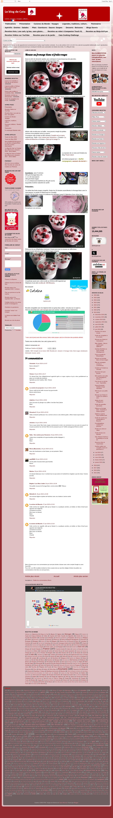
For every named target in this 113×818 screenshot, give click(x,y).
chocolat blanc (79, 706)
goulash (91, 738)
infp (79, 743)
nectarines (46, 759)
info (75, 743)
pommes (65, 772)
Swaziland (41, 676)
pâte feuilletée (65, 766)
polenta (46, 772)
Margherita (15, 754)
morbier (20, 758)
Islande (84, 652)
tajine (42, 788)
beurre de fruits (9, 697)
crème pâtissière (9, 713)
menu (106, 754)
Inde (57, 652)
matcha (73, 754)
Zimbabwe (83, 680)
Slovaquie (51, 674)
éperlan (73, 730)
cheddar (20, 706)
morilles (26, 758)
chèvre (37, 706)
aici (39, 345)
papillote (40, 765)
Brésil (48, 641)
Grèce (35, 651)
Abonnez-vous (13, 72)
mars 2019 (98, 457)
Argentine (71, 636)
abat (6, 690)
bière (30, 697)
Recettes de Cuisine (12, 241)
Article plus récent (32, 576)
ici (79, 308)
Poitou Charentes (58, 667)
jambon (17, 745)
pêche (25, 768)
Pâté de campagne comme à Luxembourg (100, 364)
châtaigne (7, 706)
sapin (34, 781)
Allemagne (67, 634)
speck (32, 786)
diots (77, 728)
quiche (82, 774)
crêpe (18, 713)
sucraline (88, 786)
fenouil (51, 732)
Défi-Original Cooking (83, 726)
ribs (6, 777)
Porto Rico (76, 667)
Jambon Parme (27, 745)
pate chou (50, 766)
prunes (52, 774)
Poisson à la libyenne (11, 279)
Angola (27, 636)
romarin (49, 777)
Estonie (68, 646)
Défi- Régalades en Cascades (75, 724)
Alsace (77, 634)
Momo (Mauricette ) (35, 448)
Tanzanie (78, 676)
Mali (32, 660)
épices (79, 730)
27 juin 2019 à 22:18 (48, 504)
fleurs (106, 732)
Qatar (40, 669)
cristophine (39, 713)
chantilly (84, 705)
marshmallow (51, 754)
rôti (65, 777)
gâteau (86, 736)
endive (42, 730)
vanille (90, 792)
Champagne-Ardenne (63, 643)
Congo (40, 645)
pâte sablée (83, 766)
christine (32, 422)
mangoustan (97, 752)
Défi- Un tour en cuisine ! (14, 726)
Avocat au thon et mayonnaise (100, 443)
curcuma (9, 715)
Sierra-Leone (36, 674)
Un (40, 137)
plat (30, 770)
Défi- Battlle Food (97, 715)
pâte (30, 766)
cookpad (74, 710)
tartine (73, 788)
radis (99, 774)
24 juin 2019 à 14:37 (41, 363)
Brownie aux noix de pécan (12, 320)
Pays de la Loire (9, 768)
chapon (98, 704)
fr (63, 351)
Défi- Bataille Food (82, 715)
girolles (56, 738)
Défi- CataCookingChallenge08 (64, 719)
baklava (8, 696)
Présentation (24, 24)
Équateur (36, 681)
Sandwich (92, 779)
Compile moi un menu (58, 135)
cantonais (88, 703)
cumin (100, 713)
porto (91, 772)
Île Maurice (50, 681)
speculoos (38, 786)
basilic (45, 696)
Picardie (49, 667)
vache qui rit (84, 792)
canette (67, 703)
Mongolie (34, 661)
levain (18, 750)
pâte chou (56, 766)
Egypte (42, 646)
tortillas (69, 790)
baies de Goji (97, 694)
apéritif (42, 692)
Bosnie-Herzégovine (72, 639)
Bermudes (35, 639)
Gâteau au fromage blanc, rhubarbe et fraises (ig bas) (101, 410)
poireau (57, 770)
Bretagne (35, 641)
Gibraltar (86, 649)
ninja (79, 759)
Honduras (43, 652)
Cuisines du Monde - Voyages (46, 24)
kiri (73, 747)
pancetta (14, 765)
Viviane (31, 374)
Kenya (67, 654)
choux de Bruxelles (31, 708)
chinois (60, 706)
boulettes (32, 699)
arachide (69, 692)
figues (82, 732)
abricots (18, 690)
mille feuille (69, 756)
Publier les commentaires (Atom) (42, 580)
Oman (68, 663)
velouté (18, 794)
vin (58, 794)
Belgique (85, 637)
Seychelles (27, 674)
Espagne (60, 646)
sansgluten (100, 779)
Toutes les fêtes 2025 (11, 139)
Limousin (83, 656)
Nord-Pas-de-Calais (21, 761)
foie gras (14, 734)
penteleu (31, 768)
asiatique (102, 692)
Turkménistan (75, 678)
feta (55, 732)
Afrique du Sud (44, 634)
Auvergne (42, 637)
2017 (95, 467)
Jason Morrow (63, 802)
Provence (27, 669)
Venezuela (58, 680)
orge (15, 763)
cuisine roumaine (82, 713)
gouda (85, 738)
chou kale (100, 706)
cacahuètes (81, 701)
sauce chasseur (25, 783)
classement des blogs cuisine (13, 239)
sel (10, 784)
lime (58, 750)
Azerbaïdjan (50, 637)
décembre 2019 (99, 314)
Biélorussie (56, 639)
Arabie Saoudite (61, 636)
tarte (60, 788)
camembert (27, 703)
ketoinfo (17, 747)
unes (65, 792)
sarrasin (59, 781)
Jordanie (53, 654)
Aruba (84, 636)
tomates (45, 790)
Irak (69, 652)
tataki (78, 788)
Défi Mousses (50, 283)
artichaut (91, 692)
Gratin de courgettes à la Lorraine (101, 336)
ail (49, 690)
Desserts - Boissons (74, 28)
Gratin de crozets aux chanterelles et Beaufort (101, 419)
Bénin (76, 641)
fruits (71, 351)
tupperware (33, 792)
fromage (66, 351)
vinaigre (65, 794)
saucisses (70, 783)
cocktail (72, 708)
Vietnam (65, 680)
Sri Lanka (77, 674)
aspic (13, 694)
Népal (63, 663)
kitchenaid (28, 353)
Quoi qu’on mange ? (52, 139)
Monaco (27, 661)
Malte (37, 660)
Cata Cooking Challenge (69, 35)
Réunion (62, 671)
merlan (22, 756)
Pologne (67, 667)
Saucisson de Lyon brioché (100, 372)
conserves (54, 710)
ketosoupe (58, 747)
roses (61, 777)
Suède (34, 676)
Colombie (27, 645)
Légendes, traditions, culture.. (75, 24)
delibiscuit (46, 728)
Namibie (57, 661)
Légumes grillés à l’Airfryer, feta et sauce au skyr (12, 86)
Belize (29, 639)
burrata (53, 701)
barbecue (40, 696)
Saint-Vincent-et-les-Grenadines (35, 673)
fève (69, 732)
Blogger (76, 802)
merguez (9, 756)
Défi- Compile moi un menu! (38, 351)
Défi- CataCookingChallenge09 (82, 719)
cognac (85, 708)
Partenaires (96, 24)
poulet (20, 774)
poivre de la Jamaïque (17, 772)
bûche (31, 701)
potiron (14, 774)
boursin (54, 699)
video (41, 794)
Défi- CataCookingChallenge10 (100, 719)
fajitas (41, 732)
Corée (50, 645)
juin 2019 (98, 329)
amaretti (93, 690)
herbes (47, 741)
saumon (85, 783)
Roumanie (62, 669)
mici (34, 756)
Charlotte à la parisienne (12, 307)
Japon (46, 654)
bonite (100, 697)
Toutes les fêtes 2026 (11, 137)
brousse (14, 701)
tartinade (66, 788)
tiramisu (19, 790)
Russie (86, 669)
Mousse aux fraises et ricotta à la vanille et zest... (101, 396)
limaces (53, 750)
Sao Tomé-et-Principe (73, 673)
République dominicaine (52, 671)
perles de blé (39, 768)
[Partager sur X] (52, 348)
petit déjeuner (64, 768)
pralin (33, 774)
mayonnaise (87, 754)
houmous (73, 741)
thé (99, 788)
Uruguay (40, 680)
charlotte (103, 705)
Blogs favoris (92, 28)
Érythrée (42, 681)
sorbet (8, 786)
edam (105, 728)
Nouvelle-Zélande (55, 663)
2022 (95, 305)
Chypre (84, 643)
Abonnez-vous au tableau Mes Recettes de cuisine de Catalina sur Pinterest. (12, 164)
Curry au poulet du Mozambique (100, 355)
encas (31, 730)
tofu (30, 790)
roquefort (55, 777)
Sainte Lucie (48, 673)
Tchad (84, 676)
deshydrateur (54, 728)
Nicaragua (69, 661)
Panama (55, 665)
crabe (49, 712)
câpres (100, 703)
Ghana (79, 649)
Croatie (65, 645)
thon (104, 788)
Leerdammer (72, 749)
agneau (44, 690)
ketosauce (50, 747)
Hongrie (50, 652)
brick (90, 699)
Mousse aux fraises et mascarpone (101, 340)
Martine (31, 471)
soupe (20, 786)
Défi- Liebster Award (99, 722)
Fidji (33, 649)
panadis (92, 763)
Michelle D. (32, 494)
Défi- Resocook (89, 724)
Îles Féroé (72, 681)
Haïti (38, 652)
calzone (13, 703)
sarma (46, 781)
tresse (100, 790)
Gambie (74, 649)
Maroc (42, 660)
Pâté (36, 766)
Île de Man (57, 681)
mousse (34, 353)
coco (77, 708)
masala (58, 754)
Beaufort (52, 696)
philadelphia (83, 768)
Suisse (84, 674)
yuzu (100, 793)
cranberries (61, 712)
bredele (59, 699)
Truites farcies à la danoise (100, 433)
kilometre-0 (32, 412)
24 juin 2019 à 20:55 (41, 422)
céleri (21, 705)
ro (20, 777)
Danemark (85, 645)
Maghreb (71, 658)
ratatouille (13, 775)
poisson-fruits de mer (93, 770)
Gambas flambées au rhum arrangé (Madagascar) (101, 350)
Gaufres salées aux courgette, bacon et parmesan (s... (101, 448)
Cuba (70, 645)
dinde (71, 728)
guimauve (63, 739)
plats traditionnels (41, 770)
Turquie (83, 678)
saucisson (78, 783)
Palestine (48, 665)
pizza (17, 770)
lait (19, 749)
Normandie (39, 663)
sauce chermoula (35, 783)
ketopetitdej (24, 747)
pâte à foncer (42, 766)
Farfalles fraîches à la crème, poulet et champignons (13, 303)
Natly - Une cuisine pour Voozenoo (39, 435)
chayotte (14, 706)
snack (84, 784)
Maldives (27, 660)
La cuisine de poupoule (36, 388)
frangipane (89, 734)
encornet (37, 730)
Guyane (84, 651)
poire (50, 770)
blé (63, 697)
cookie (61, 710)
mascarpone (65, 754)
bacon (78, 694)
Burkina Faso (63, 641)
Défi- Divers (29, 723)
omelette (100, 761)
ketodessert (84, 351)
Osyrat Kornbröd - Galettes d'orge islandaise (100, 387)
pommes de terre (76, 772)
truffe (16, 792)
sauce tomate (61, 783)
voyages (72, 793)
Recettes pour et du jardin (44, 35)
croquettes (52, 713)
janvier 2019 (98, 462)
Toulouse (76, 790)
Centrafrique (47, 643)
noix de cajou (104, 759)
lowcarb (105, 750)
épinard (86, 730)
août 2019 (98, 324)
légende (79, 749)
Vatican (51, 680)
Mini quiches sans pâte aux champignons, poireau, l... (101, 377)
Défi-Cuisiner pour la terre (58, 726)
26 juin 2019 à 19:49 (42, 494)
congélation (40, 710)
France (46, 649)
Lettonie (52, 656)
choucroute (21, 708)
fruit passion (18, 736)
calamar (7, 703)
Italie (32, 654)
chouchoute (13, 708)
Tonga (49, 678)
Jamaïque (40, 654)
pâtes (99, 766)
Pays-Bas (33, 667)
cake (104, 701)
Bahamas (58, 637)
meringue (15, 756)
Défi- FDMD (54, 723)
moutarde (70, 758)
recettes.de (41, 283)
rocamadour (38, 777)
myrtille (8, 759)
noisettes (90, 759)
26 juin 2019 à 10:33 (40, 471)
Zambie (77, 680)
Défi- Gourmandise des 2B (85, 723)
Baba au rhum (71, 694)
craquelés (68, 712)
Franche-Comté (60, 649)
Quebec (45, 669)
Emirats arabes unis (51, 646)
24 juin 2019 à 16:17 (40, 374)
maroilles (36, 754)
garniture (77, 736)
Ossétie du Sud (76, 663)
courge (28, 712)
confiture (32, 710)
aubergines (20, 694)
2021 (95, 307)
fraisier (55, 734)
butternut (65, 701)
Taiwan (72, 676)
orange (106, 761)
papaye (35, 765)
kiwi (94, 747)
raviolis (20, 775)
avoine (55, 694)
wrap (83, 794)
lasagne (59, 749)
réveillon (79, 775)
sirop (62, 784)
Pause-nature (69, 155)
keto (79, 745)
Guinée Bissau (58, 651)
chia (43, 706)
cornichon (98, 710)
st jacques (66, 786)
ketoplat (32, 747)
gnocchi (68, 738)
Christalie (32, 363)
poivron (39, 772)
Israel (26, 654)
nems (52, 759)
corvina (7, 712)
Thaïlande (28, 678)
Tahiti (66, 676)
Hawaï (32, 652)
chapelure (91, 704)
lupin (6, 752)
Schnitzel (104, 783)
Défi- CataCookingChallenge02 (51, 717)
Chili (72, 643)
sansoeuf (16, 781)
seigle (6, 784)
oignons (77, 761)
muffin (100, 758)
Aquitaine (52, 636)
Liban (57, 656)
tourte (88, 790)
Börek (105, 697)
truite (21, 792)
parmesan (88, 765)
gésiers (32, 738)
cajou (99, 701)
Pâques (68, 765)
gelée (13, 738)
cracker (54, 712)
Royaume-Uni (77, 669)
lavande (65, 749)
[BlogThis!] (50, 348)
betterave (96, 696)
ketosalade (42, 747)
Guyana (78, 651)
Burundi (71, 641)
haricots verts (34, 741)
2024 (95, 300)
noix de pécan (10, 761)
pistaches (7, 770)
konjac (98, 747)
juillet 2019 (98, 327)
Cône (21, 710)
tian (6, 790)
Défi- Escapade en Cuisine (41, 723)
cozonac (43, 712)
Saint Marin (85, 671)
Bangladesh (71, 637)
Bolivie (63, 639)
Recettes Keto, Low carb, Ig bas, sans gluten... (24, 31)
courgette (35, 712)
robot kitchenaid (27, 777)
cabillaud (73, 701)
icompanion (80, 741)
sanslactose (8, 781)
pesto (57, 768)
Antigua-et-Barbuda (36, 636)
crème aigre (82, 712)
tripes (11, 792)
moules (49, 758)
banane (14, 696)
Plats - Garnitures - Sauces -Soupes (47, 28)
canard (47, 703)
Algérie (59, 634)
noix (97, 759)
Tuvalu (27, 680)
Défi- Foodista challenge (67, 723)
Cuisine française (72, 713)
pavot (105, 766)
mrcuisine (94, 758)
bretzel (85, 699)
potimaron (7, 774)
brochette (104, 699)
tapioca (54, 788)
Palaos (42, 665)
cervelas (55, 705)
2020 (95, 310)
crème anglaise (91, 712)
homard (53, 741)
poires (63, 770)
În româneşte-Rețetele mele (12, 130)
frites (95, 734)
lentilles (96, 749)
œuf (65, 761)
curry (19, 715)
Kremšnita (7, 749)
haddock (106, 739)
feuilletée (62, 732)
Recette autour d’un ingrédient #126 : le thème (12, 288)
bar (28, 696)
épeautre (67, 730)
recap (33, 775)
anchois (104, 690)
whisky (78, 793)
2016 (95, 470)
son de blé (105, 784)
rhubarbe (93, 775)
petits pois (74, 768)
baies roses (105, 694)
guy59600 (32, 459)
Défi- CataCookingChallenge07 (46, 719)
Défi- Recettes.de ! (52, 351)
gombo (73, 738)
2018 (95, 465)
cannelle (74, 703)
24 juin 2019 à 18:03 (50, 388)
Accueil (56, 576)
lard (54, 749)
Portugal (83, 667)
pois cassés (70, 770)
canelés (62, 703)
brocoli (7, 701)
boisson (79, 697)
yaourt (88, 794)
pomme (59, 772)
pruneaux (46, 774)
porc (85, 772)
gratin (11, 739)
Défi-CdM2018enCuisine (43, 726)
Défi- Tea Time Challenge (102, 724)
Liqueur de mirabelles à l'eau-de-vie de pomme (11, 81)
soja (89, 784)
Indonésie (63, 652)
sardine (40, 781)
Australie (27, 637)
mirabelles (77, 756)
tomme (54, 790)
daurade (40, 715)
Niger (75, 661)
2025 (95, 297)
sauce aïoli (84, 781)
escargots (105, 730)
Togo (44, 678)
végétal (9, 794)
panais (98, 763)
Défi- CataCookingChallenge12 (37, 721)
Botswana (83, 639)
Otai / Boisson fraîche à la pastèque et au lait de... (101, 438)
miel (63, 756)
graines (97, 738)
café (88, 701)
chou (93, 706)
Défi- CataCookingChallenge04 (93, 717)
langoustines (26, 749)
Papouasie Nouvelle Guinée (66, 665)
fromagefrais (8, 736)
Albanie (52, 634)
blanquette (57, 697)
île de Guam (34, 683)
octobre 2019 (99, 319)
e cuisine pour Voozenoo (48, 137)
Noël (85, 759)
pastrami (16, 766)
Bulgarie (54, 641)
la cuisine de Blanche (35, 504)
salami (74, 779)
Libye (69, 656)
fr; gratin (37, 734)
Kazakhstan (60, 654)
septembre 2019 (100, 322)
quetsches (70, 774)
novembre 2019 (99, 317)
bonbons (92, 697)
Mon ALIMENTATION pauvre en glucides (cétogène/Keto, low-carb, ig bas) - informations (13, 144)
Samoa (63, 673)
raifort (105, 774)
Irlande (78, 652)
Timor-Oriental (37, 678)
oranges (9, 763)
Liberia (64, 656)
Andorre (84, 634)
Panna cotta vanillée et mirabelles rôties (11, 92)
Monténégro (41, 661)
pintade (104, 768)
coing (91, 708)
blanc (49, 697)
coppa (81, 710)
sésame (34, 784)
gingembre (49, 738)
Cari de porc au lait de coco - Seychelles (101, 382)
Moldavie (82, 660)
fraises (49, 734)
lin (75, 750)
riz (16, 777)
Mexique (57, 660)
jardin (41, 745)
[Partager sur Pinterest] (55, 348)
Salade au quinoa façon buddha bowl (101, 414)
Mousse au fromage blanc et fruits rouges (101, 359)
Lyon (49, 658)
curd (15, 715)
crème (74, 712)
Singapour (43, 674)
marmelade (22, 754)
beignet (65, 696)
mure (107, 758)
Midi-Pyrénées (74, 660)
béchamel (58, 696)
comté (6, 710)
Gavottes (7, 738)
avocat (49, 694)
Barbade (79, 637)
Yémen (71, 680)
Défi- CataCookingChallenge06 (28, 719)
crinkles (33, 713)
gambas (57, 736)
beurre (103, 696)
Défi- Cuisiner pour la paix (82, 721)
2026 (95, 295)
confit (26, 710)
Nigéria (80, 661)
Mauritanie (50, 660)
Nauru (63, 661)
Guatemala (43, 651)
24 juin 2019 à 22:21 (47, 448)
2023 (95, 302)
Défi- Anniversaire (48, 715)
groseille (42, 739)
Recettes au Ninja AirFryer (97, 31)
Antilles (45, 636)
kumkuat (14, 749)
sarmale (53, 781)
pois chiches (79, 770)
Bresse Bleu (71, 699)
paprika (62, 765)
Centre (54, 643)
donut (100, 728)
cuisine (64, 713)
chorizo (87, 706)
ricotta (11, 777)
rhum (99, 775)
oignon (71, 761)
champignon (75, 705)
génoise (18, 738)
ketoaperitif (89, 745)
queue (76, 774)
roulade (71, 777)
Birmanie (49, 639)
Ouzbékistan (28, 665)
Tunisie (67, 678)
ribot (105, 775)
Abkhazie (27, 634)
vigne (54, 794)
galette (50, 736)
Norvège (47, 663)
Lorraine (34, 658)
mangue (104, 752)
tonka (64, 790)
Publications (10, 24)
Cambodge (83, 641)
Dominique (35, 646)
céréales (42, 705)
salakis (69, 779)
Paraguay (77, 665)
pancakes (7, 765)
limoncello (63, 750)
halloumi (13, 741)
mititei (84, 756)
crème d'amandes (101, 712)
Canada (34, 643)
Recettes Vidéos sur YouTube (17, 35)
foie (8, 734)
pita (13, 770)
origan (19, 763)
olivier (89, 761)
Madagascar (64, 658)
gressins (30, 739)
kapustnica (58, 745)
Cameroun (27, 643)
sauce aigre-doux (76, 781)
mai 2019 (98, 452)
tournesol (82, 790)
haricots (25, 741)
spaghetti (27, 786)
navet (41, 759)
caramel (106, 703)
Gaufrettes (103, 736)
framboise (61, 734)
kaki (52, 745)
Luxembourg (42, 658)
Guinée (50, 651)
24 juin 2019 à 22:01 (56, 435)
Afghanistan (35, 634)
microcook (39, 756)
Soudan (71, 674)
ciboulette (46, 708)
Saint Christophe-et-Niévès (74, 671)
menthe (100, 754)
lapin (49, 749)
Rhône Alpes (53, 669)
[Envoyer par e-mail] (48, 348)
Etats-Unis (81, 647)
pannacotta (21, 765)
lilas (48, 750)
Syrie (48, 676)
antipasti (36, 692)
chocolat (68, 706)
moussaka (56, 758)
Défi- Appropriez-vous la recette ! (65, 715)
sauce (66, 781)
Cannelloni (81, 703)
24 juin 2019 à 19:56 (41, 400)
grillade (36, 739)
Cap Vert (40, 643)
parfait (81, 765)
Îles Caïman (65, 681)
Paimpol (51, 763)
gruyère (48, 739)
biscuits (42, 697)
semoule (15, 784)
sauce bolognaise (15, 783)
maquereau (8, 754)
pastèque (9, 766)
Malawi (84, 658)
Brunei (43, 641)
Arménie (78, 636)
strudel (81, 786)
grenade (24, 739)
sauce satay (53, 783)
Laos (41, 656)
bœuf (72, 697)
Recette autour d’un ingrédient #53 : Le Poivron (12, 298)
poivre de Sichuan (30, 772)
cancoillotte (55, 703)
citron (57, 708)
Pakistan (36, 665)
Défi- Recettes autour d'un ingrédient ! (34, 724)
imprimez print (47, 301)
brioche (96, 699)
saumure (92, 783)
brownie (20, 701)
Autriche (34, 637)
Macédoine (55, 658)
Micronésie (65, 660)
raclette (94, 774)
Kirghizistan (74, 654)
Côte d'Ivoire (77, 645)
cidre (52, 708)
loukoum (98, 750)
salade (61, 779)
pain (56, 763)
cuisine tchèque (93, 713)
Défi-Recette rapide (10, 728)
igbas (93, 741)
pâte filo (74, 766)
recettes (40, 775)
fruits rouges (76, 351)
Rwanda (30, 671)
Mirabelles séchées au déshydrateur (11, 95)
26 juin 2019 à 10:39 (51, 483)
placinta (24, 770)
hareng (18, 741)
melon (94, 754)
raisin (6, 775)
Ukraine (33, 680)
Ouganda (84, 663)
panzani (29, 765)
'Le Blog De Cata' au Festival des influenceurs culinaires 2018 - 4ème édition (13, 150)
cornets (92, 710)
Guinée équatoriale (69, 651)
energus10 (51, 730)
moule (44, 758)
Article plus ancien (81, 576)
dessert (60, 351)
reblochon (27, 775)
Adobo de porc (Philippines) (99, 401)
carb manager (44, 310)
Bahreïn (64, 637)
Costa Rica (58, 645)
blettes (67, 697)
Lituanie (27, 658)
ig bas (88, 741)
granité (6, 739)
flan (101, 732)
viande (33, 794)
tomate (39, 790)
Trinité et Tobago (57, 678)
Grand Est (29, 651)
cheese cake (28, 706)
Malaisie (78, 658)
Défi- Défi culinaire (18, 723)
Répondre (32, 368)
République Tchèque (39, 671)
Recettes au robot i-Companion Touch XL (65, 31)
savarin (98, 783)
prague (28, 774)
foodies (21, 734)
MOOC (15, 758)
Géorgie (27, 652)
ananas (98, 690)
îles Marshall (41, 683)
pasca (106, 765)
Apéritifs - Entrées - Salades (17, 28)
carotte (8, 705)
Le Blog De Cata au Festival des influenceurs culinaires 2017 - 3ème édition (12, 155)
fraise (42, 734)
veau (107, 792)
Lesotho (46, 656)
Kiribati (80, 654)
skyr (67, 784)
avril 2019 (98, 455)
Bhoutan (42, 639)
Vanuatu (46, 680)
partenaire (97, 765)
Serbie (83, 673)
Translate (18, 330)
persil (51, 768)
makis (62, 752)
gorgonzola (79, 738)
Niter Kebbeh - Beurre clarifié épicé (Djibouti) (101, 345)
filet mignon (89, 732)
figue (77, 732)
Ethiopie (27, 649)
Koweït (86, 654)
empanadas (25, 730)
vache (38, 353)
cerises (48, 705)
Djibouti (29, 646)
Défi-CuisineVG (71, 726)
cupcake (106, 713)
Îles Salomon (80, 681)
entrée (59, 730)
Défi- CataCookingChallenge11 (16, 721)
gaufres (95, 736)
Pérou (34, 669)
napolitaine (30, 759)
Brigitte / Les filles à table (37, 483)
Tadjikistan (60, 676)
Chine (77, 643)
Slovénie (58, 674)
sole (94, 784)
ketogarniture (8, 747)
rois (44, 777)
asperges (7, 694)
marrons (42, 754)
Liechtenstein (76, 656)
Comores (34, 644)
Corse (45, 645)
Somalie (65, 674)
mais (56, 752)
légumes (86, 749)
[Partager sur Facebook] (53, 348)
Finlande (38, 649)
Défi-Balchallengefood (29, 726)
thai (88, 788)
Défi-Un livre (38, 728)
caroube (15, 705)
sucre (93, 786)
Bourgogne (28, 641)
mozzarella (86, 758)
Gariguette (69, 736)
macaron (28, 752)
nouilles (45, 761)
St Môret (74, 786)
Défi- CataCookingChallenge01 (31, 717)
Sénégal (53, 676)
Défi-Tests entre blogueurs (24, 728)
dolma (87, 728)
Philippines (42, 667)
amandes (83, 690)
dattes (33, 715)
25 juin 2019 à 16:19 (41, 459)
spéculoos (46, 786)
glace (61, 738)
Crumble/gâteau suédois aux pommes (99, 425)
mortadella (32, 758)
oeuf (61, 761)
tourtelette (94, 790)
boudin (26, 699)
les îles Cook (28, 681)
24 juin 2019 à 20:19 (42, 412)
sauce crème (44, 783)
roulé (76, 777)
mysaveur (15, 759)
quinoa (88, 774)
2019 (95, 312)
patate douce (24, 766)
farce (46, 732)
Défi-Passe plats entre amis (99, 726)
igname (101, 741)
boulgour (40, 699)
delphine (32, 400)
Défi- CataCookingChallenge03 (72, 717)
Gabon (68, 649)
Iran (74, 652)
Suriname (27, 676)
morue (39, 758)
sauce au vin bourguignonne (96, 781)
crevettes (26, 713)
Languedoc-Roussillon (32, 656)
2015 (95, 472)
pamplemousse (83, 763)
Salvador (56, 673)
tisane (25, 790)
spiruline (53, 786)
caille (94, 701)
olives (83, 761)
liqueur (80, 750)
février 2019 (98, 459)
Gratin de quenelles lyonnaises (100, 405)
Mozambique (50, 661)
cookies (68, 710)
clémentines (65, 708)
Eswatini (74, 646)
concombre (13, 710)
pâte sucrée (92, 766)
